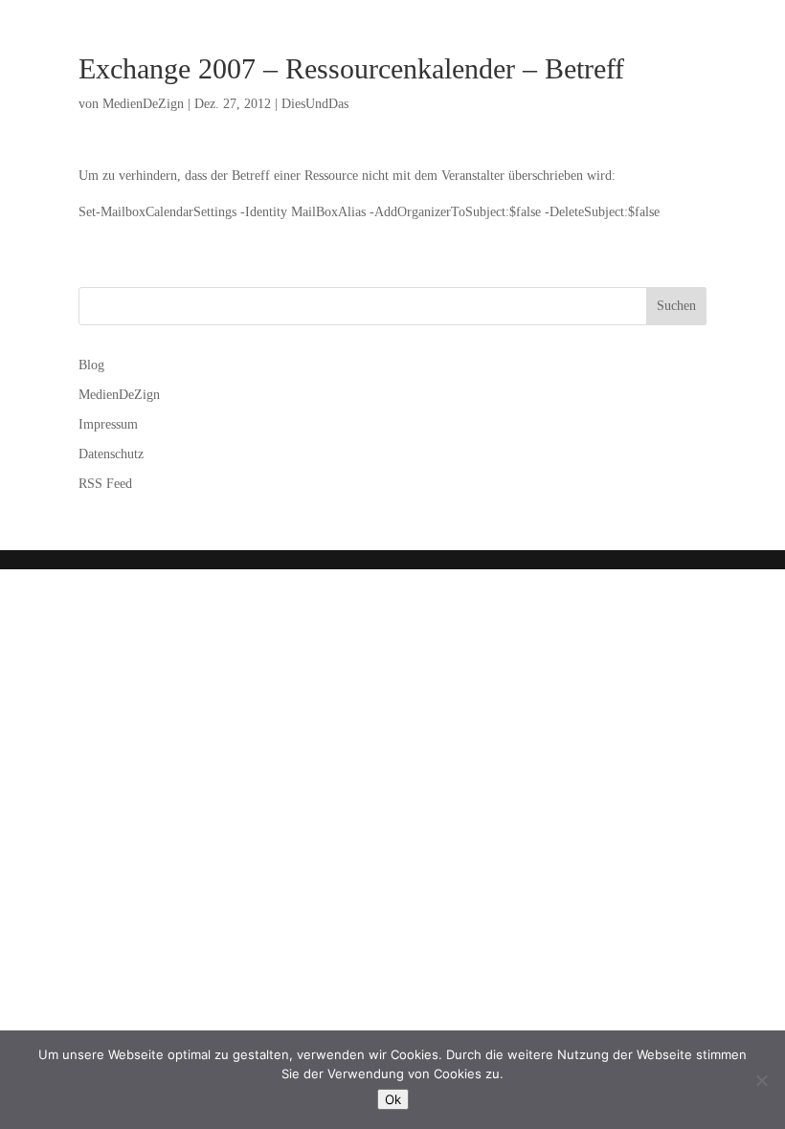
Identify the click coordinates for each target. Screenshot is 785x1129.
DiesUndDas (314, 104)
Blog (91, 365)
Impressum (108, 424)
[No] (761, 1080)
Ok (393, 1099)
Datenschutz (111, 454)
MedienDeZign (143, 104)
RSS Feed (105, 483)
